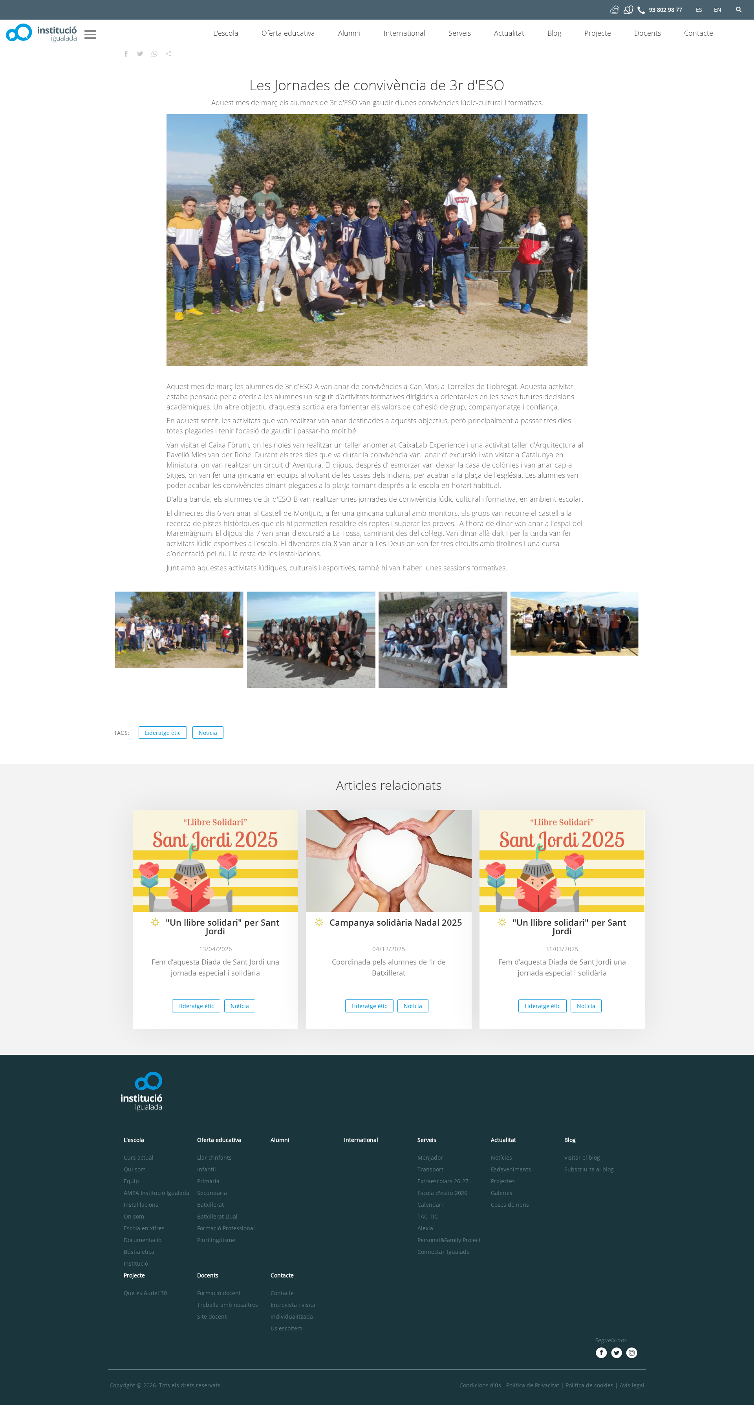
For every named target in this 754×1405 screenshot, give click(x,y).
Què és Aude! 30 (145, 1293)
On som (134, 1216)
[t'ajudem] (614, 9)
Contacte (698, 33)
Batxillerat (210, 1204)
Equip (131, 1181)
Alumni (349, 33)
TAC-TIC (427, 1216)
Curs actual (139, 1157)
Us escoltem (286, 1328)
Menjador (430, 1157)
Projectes (503, 1181)
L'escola (225, 33)
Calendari (430, 1204)
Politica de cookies (589, 1385)
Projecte (597, 33)
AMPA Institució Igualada (156, 1193)
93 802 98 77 (665, 9)
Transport (430, 1169)
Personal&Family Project (449, 1240)
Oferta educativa (288, 33)
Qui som (135, 1169)
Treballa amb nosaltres (227, 1304)
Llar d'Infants (214, 1157)
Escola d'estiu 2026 (442, 1193)
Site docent (212, 1316)
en (717, 9)
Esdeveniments (511, 1169)
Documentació (142, 1240)
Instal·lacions (141, 1204)
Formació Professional (226, 1228)
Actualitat (509, 33)
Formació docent (219, 1293)
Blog (554, 33)
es (699, 9)
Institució (136, 1263)
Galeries (501, 1193)
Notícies (501, 1157)
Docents (647, 33)
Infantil (206, 1169)
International (404, 33)
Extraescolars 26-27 (443, 1181)
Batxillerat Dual (217, 1216)
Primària (208, 1181)
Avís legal (632, 1385)
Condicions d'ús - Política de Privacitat (509, 1385)
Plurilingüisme (216, 1240)
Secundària (212, 1193)
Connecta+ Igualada (443, 1251)
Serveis (459, 33)
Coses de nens (510, 1204)
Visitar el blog (582, 1157)
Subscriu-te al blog (589, 1169)
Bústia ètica (139, 1251)
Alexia (425, 1228)
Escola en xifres (144, 1228)
